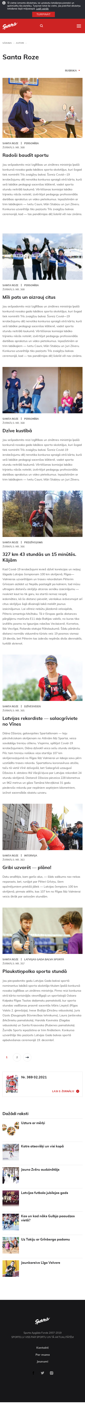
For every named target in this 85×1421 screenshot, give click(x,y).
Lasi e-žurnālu (63, 1091)
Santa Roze (10, 143)
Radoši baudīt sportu (25, 155)
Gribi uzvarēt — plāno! (26, 867)
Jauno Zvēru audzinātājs (40, 1169)
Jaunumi (42, 1361)
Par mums (42, 1354)
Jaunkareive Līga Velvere (40, 1262)
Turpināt (44, 14)
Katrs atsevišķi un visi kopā (42, 1146)
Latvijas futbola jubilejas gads (44, 1193)
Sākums (7, 43)
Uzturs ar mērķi (33, 1123)
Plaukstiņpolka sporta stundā (34, 971)
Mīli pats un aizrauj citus (28, 297)
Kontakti (42, 1347)
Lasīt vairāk (42, 9)
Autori (20, 43)
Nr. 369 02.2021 (34, 1077)
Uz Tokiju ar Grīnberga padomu (45, 1239)
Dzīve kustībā (17, 431)
